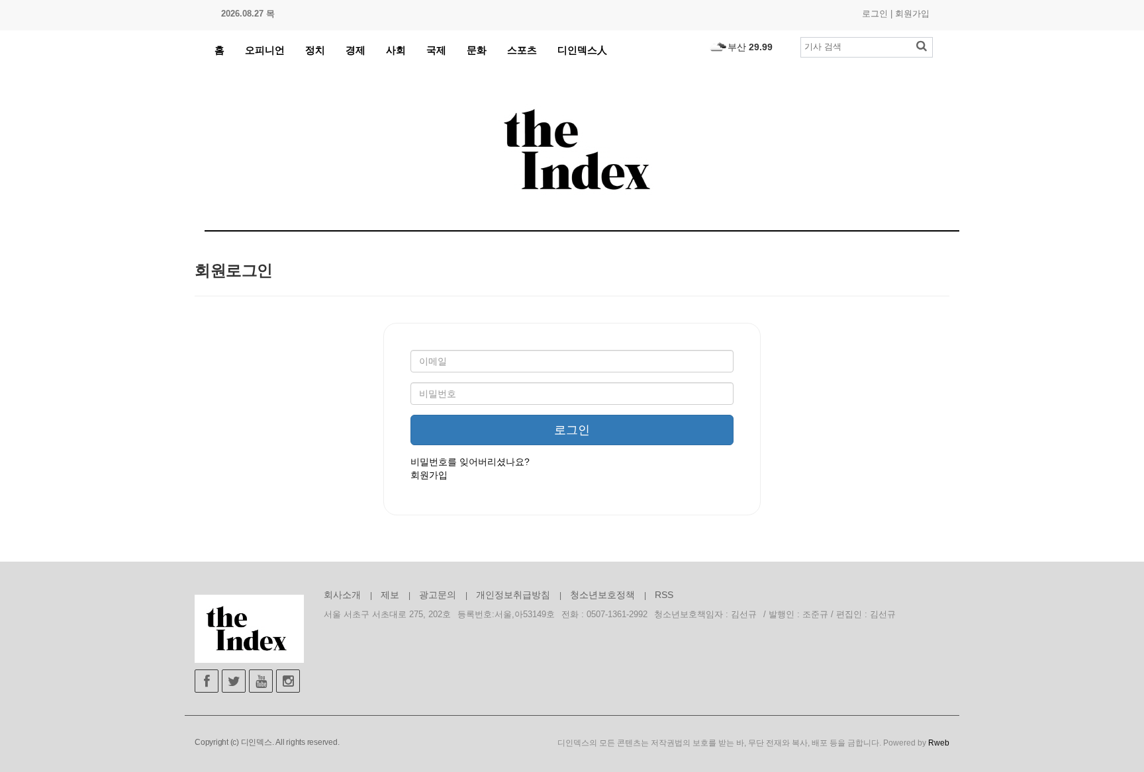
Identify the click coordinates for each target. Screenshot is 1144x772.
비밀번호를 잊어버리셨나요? (470, 461)
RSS (664, 594)
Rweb (938, 743)
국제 (436, 50)
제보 (390, 594)
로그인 (875, 14)
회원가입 (912, 14)
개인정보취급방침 (513, 594)
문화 (477, 50)
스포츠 (522, 50)
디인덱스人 (582, 50)
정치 (315, 50)
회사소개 (342, 594)
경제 (355, 50)
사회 (396, 50)
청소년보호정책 (602, 594)
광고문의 (437, 594)
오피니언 (265, 50)
